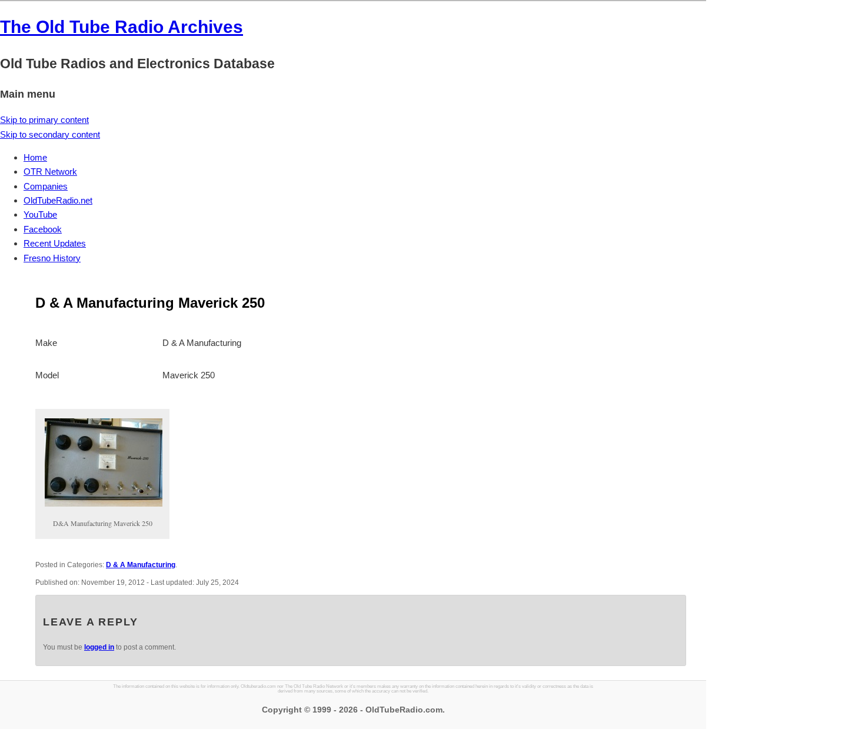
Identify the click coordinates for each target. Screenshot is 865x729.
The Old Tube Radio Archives (121, 26)
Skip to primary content (44, 120)
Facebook (43, 229)
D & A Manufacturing (140, 565)
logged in (99, 647)
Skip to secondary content (50, 134)
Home (35, 157)
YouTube (40, 214)
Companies (46, 186)
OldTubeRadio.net (58, 200)
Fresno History (52, 258)
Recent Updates (55, 243)
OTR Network (50, 172)
